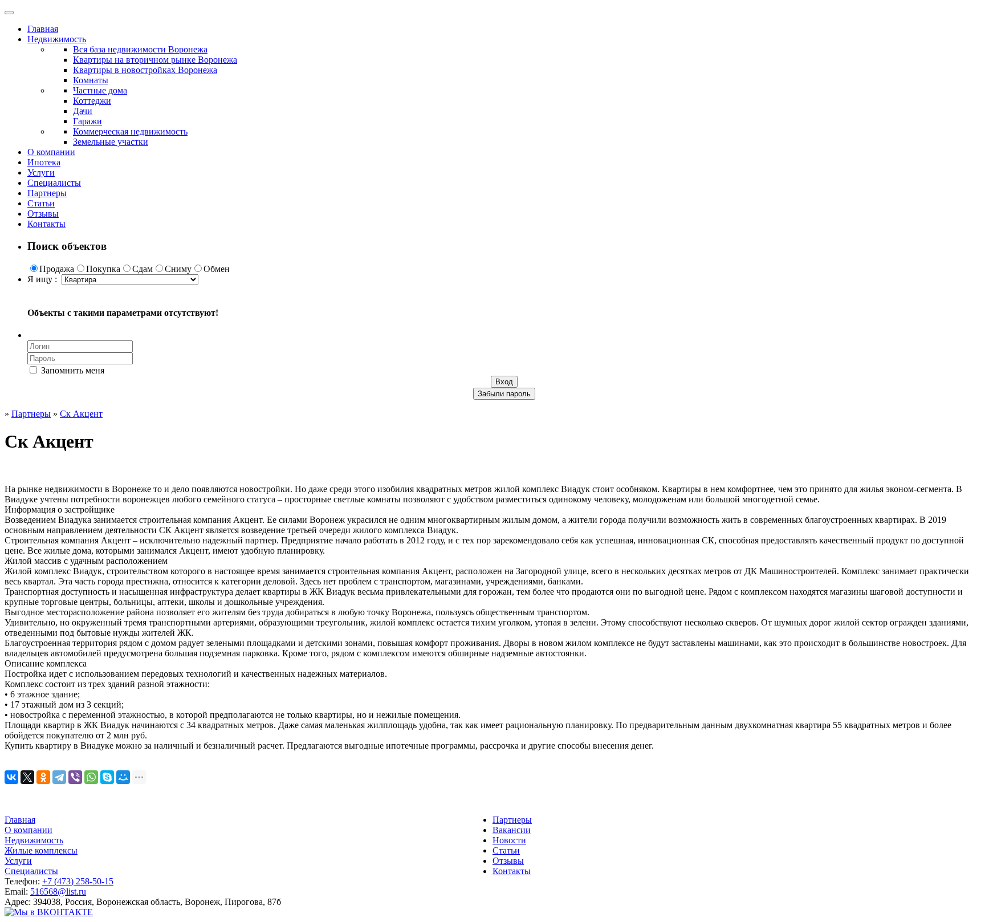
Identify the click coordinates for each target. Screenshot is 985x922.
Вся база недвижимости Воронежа (140, 49)
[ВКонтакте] (11, 777)
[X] (27, 777)
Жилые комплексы (41, 850)
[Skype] (107, 777)
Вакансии (511, 830)
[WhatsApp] (91, 777)
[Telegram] (59, 777)
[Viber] (75, 777)
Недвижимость (56, 39)
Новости (509, 840)
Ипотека (43, 162)
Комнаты (90, 80)
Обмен (216, 269)
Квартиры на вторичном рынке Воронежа (155, 59)
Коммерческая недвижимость (130, 131)
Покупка (103, 269)
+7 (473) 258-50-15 (77, 881)
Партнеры (47, 193)
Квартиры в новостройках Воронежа (145, 70)
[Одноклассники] (43, 777)
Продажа (56, 269)
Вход (504, 381)
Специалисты (54, 183)
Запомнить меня (71, 370)
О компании (51, 152)
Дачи (82, 111)
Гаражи (87, 121)
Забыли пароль (504, 393)
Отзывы (43, 213)
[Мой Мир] (123, 777)
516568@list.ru (58, 891)
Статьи (41, 203)
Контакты (46, 224)
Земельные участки (110, 142)
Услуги (41, 172)
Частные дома (100, 90)
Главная (42, 29)
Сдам (142, 269)
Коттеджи (92, 100)
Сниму (178, 269)
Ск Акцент (81, 414)
